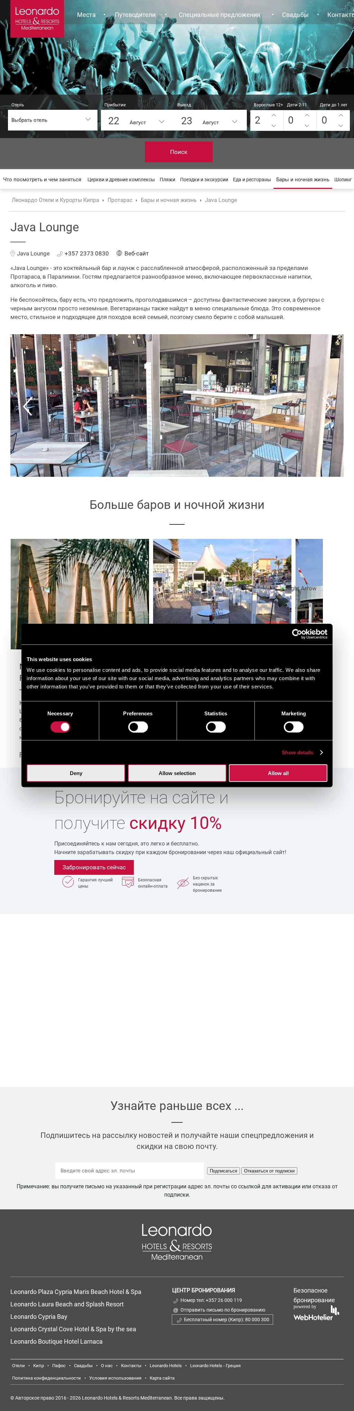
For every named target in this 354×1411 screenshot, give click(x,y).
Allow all (278, 773)
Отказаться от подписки (269, 1170)
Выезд (184, 104)
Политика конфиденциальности (46, 1378)
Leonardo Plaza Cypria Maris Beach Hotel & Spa (76, 1291)
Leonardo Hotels (166, 1365)
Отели (18, 1365)
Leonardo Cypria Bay (38, 1316)
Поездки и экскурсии (204, 179)
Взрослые (268, 104)
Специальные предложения (219, 14)
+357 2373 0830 (87, 253)
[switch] (138, 726)
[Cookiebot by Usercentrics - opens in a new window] (297, 634)
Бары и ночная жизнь (302, 179)
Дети (297, 104)
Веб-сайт (136, 253)
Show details (297, 752)
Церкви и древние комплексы (121, 179)
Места (86, 14)
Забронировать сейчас (94, 867)
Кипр (38, 1365)
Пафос (59, 1365)
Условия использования (115, 1378)
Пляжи (167, 179)
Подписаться (223, 1170)
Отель (17, 104)
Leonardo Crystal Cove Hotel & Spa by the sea (73, 1329)
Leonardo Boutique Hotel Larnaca (56, 1341)
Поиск (178, 151)
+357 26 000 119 (224, 1300)
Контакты (131, 1365)
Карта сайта (162, 1378)
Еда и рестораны (252, 179)
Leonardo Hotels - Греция (215, 1365)
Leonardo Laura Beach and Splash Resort (67, 1304)
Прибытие (115, 104)
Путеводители (135, 14)
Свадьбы (295, 14)
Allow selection (177, 773)
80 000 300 (257, 1319)
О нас (107, 1365)
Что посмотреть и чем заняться (42, 179)
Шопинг (343, 179)
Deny (76, 773)
